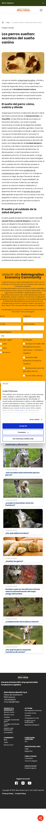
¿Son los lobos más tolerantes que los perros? (22, 473)
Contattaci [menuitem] (29, 758)
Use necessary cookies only (23, 439)
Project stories (8, 28)
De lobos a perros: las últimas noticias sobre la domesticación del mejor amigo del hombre (22, 591)
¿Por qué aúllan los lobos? (17, 533)
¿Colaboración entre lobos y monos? (22, 621)
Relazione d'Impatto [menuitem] (32, 725)
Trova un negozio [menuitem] (31, 761)
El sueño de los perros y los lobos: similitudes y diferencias (20, 443)
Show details (34, 419)
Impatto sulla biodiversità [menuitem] (8, 729)
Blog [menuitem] (5, 740)
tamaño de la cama (32, 191)
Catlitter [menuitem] (7, 717)
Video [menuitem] (6, 742)
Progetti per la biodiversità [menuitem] (30, 721)
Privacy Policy (7, 794)
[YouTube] (29, 785)
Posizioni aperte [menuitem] (30, 768)
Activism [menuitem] (28, 716)
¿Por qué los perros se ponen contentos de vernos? (18, 651)
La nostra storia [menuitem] (30, 713)
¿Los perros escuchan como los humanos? (19, 504)
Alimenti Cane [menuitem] (9, 715)
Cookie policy (19, 410)
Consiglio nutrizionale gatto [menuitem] (11, 721)
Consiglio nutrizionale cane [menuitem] (11, 725)
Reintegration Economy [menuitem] (33, 710)
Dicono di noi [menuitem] (8, 745)
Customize (22, 432)
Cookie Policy (20, 794)
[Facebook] (16, 785)
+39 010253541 (10, 699)
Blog (7, 22)
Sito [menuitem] (26, 741)
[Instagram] (23, 785)
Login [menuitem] (26, 749)
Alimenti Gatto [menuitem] (9, 712)
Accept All (23, 426)
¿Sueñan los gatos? (14, 561)
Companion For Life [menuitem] (32, 718)
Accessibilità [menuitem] (8, 733)
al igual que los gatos (26, 80)
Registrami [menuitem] (28, 751)
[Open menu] (41, 10)
